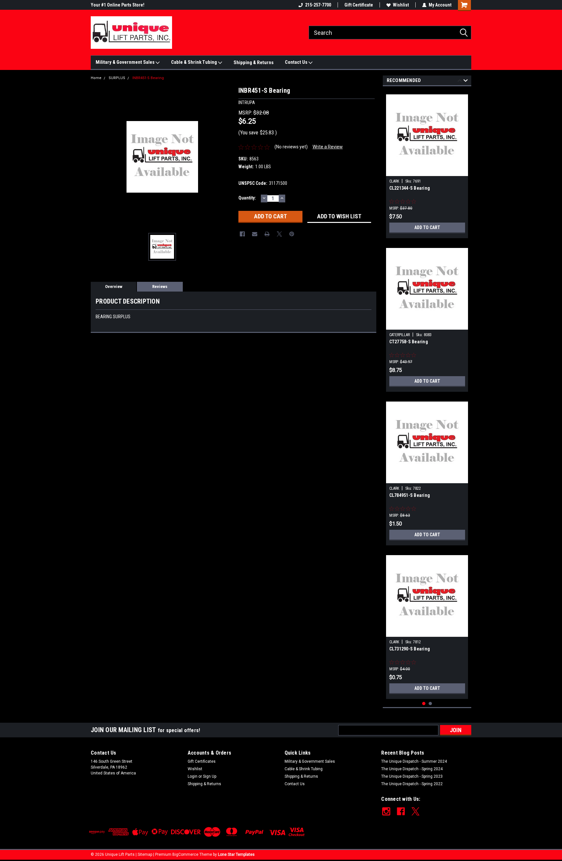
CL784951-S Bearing (409, 495)
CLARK (394, 181)
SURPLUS (117, 78)
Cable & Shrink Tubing (194, 62)
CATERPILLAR (399, 335)
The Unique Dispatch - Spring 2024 (412, 769)
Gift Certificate (358, 4)
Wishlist (401, 4)
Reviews (159, 286)
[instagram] (386, 811)
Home (96, 78)
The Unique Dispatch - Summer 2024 (414, 761)
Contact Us (296, 62)
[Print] (267, 234)
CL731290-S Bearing (409, 648)
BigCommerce (185, 854)
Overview (113, 286)
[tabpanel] (427, 163)
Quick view (427, 171)
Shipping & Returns (254, 62)
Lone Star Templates (236, 854)
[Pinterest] (291, 234)
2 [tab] (430, 703)
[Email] (254, 234)
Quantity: (247, 197)
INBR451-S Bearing (148, 78)
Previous (459, 81)
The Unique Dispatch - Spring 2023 (412, 776)
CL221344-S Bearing (409, 188)
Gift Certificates (202, 761)
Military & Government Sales (125, 62)
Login (192, 776)
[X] (279, 234)
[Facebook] (242, 234)
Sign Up (209, 776)
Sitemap (145, 854)
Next (465, 81)
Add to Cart (427, 227)
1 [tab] (424, 703)
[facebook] (401, 811)
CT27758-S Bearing (408, 341)
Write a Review (328, 146)
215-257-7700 (318, 4)
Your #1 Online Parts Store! (117, 4)
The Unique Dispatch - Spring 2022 (412, 784)
